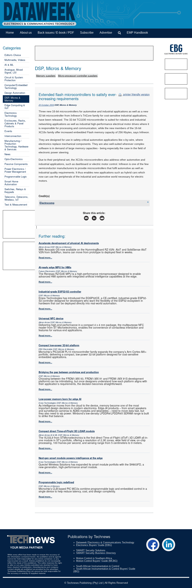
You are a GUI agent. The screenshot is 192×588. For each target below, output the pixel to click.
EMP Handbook (137, 32)
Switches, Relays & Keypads (15, 190)
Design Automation (14, 92)
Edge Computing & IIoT (14, 106)
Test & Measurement (15, 204)
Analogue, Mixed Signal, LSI (13, 71)
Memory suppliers (46, 75)
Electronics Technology (10, 114)
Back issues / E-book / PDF (56, 32)
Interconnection (12, 136)
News (7, 154)
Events (8, 131)
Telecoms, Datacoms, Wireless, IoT (16, 198)
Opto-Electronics (13, 159)
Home (10, 32)
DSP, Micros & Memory (12, 99)
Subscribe (87, 32)
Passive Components (16, 164)
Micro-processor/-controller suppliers (78, 75)
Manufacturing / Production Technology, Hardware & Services (16, 145)
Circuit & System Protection (13, 79)
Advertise (106, 32)
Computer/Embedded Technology (15, 86)
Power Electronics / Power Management (15, 170)
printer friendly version (136, 94)
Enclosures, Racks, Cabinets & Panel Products (15, 123)
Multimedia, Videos (14, 60)
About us (26, 32)
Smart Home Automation (11, 183)
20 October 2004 (46, 105)
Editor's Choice (12, 55)
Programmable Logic (15, 176)
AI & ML (9, 65)
